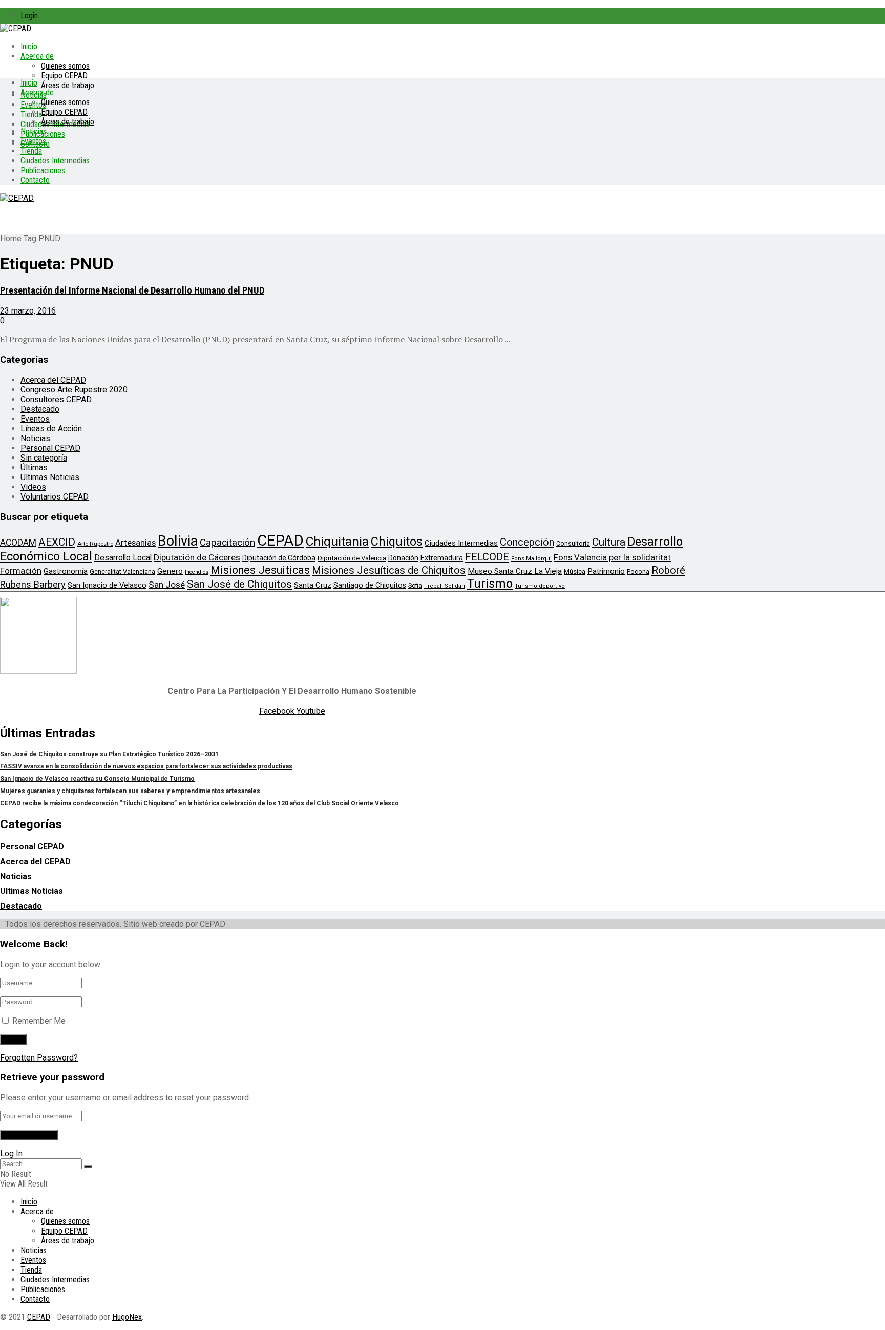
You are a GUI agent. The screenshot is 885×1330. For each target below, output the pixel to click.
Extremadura (441, 558)
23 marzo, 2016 (28, 311)
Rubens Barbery (33, 584)
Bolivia (178, 541)
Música (574, 571)
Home (11, 238)
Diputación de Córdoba (278, 558)
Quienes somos (65, 66)
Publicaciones (42, 170)
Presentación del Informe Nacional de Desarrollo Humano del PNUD (132, 290)
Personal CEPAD (50, 448)
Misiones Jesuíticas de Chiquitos (389, 570)
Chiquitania (337, 541)
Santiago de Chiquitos (369, 585)
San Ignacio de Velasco (107, 585)
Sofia (415, 585)
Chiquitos (397, 541)
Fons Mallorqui (531, 558)
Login (29, 15)
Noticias (33, 131)
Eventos (33, 141)
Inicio (28, 46)
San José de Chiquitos (239, 584)
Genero (170, 571)
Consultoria (573, 543)
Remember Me (39, 1021)
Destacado (39, 409)
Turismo (490, 583)
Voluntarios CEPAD (54, 497)
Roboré (668, 570)
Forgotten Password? (39, 1058)
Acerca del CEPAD (53, 380)
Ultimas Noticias (49, 477)
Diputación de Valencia (352, 558)
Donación (403, 558)
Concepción (527, 542)
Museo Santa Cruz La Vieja (515, 571)
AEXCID (56, 542)
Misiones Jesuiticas (260, 570)
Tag (30, 238)
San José (167, 584)
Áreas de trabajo (67, 85)
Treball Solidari (444, 586)
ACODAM (18, 542)
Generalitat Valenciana (122, 571)
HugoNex (127, 1317)
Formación (20, 571)
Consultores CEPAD (56, 399)
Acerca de (37, 56)
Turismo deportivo (540, 586)
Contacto (35, 180)
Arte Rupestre (95, 543)
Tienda (31, 114)
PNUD (49, 238)
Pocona (638, 571)
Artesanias (135, 542)
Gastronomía (66, 571)
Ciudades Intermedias (55, 160)
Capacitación (227, 542)
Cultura (608, 542)
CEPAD (280, 540)
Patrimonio (606, 571)
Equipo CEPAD (64, 75)
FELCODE (487, 557)
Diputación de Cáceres (197, 557)
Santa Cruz (312, 585)
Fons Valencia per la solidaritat (612, 558)
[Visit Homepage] (15, 28)
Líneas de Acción (51, 428)
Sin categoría (43, 458)
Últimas (34, 467)
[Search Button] (88, 1166)
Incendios (196, 572)
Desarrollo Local (123, 558)
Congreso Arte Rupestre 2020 (74, 389)
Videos (33, 487)
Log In (11, 1153)
